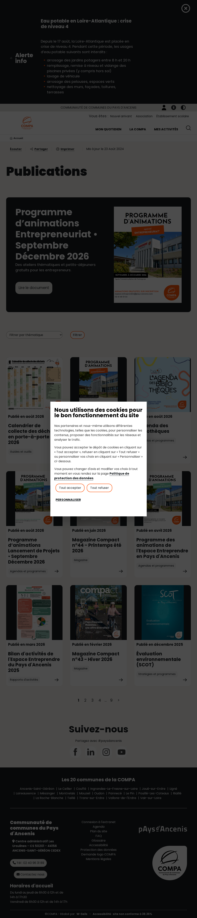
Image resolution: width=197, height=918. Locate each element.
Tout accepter (70, 488)
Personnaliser (68, 499)
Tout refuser (99, 488)
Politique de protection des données (91, 475)
